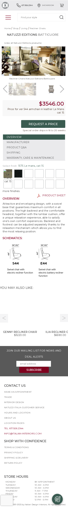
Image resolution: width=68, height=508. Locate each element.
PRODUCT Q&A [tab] (17, 147)
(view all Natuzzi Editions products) (22, 43)
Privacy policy (13, 452)
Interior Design (14, 402)
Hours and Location (17, 412)
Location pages (14, 423)
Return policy (13, 463)
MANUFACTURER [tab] (18, 142)
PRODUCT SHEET (52, 195)
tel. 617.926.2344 (14, 428)
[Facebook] (6, 469)
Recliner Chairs (38, 28)
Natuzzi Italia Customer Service (24, 407)
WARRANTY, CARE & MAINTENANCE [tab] (30, 157)
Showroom (48, 5)
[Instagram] (13, 469)
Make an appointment (18, 392)
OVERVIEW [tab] (14, 137)
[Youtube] (19, 469)
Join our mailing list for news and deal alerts (34, 353)
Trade (8, 397)
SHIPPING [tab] (13, 152)
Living (24, 28)
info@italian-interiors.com (22, 433)
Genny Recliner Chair (20, 332)
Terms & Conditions (16, 447)
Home (7, 28)
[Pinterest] (25, 469)
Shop (15, 28)
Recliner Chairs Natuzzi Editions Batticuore (32, 78)
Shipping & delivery (16, 457)
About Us (10, 418)
